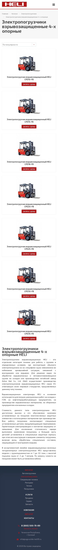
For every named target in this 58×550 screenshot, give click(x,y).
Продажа (29, 498)
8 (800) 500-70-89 (30, 525)
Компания (29, 510)
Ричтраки (29, 483)
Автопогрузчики (29, 473)
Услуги (28, 495)
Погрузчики (29, 489)
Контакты (29, 518)
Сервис (29, 501)
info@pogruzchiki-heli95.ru (30, 539)
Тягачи (29, 486)
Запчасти (29, 504)
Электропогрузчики (29, 476)
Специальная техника (29, 479)
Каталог (29, 470)
